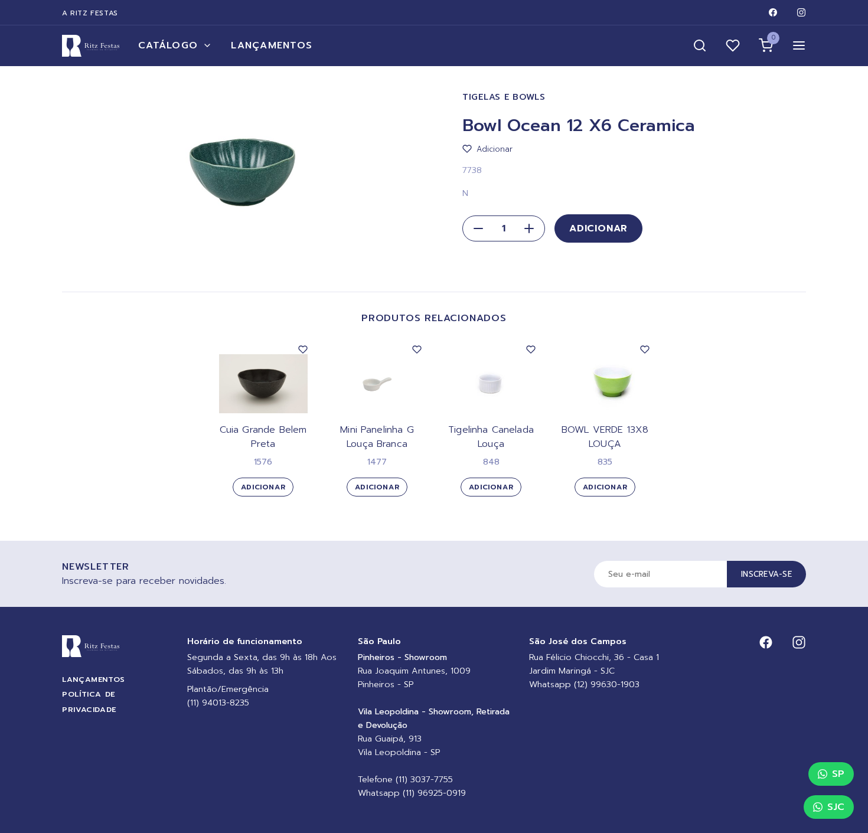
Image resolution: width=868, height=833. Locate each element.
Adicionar (598, 228)
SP (838, 774)
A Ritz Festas (90, 13)
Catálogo (168, 45)
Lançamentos (271, 45)
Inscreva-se (766, 574)
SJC (835, 807)
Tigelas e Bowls (504, 97)
